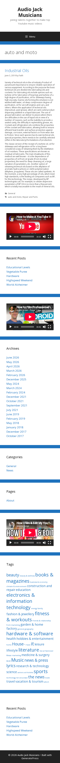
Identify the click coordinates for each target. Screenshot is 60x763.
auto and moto (15, 197)
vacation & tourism (29, 681)
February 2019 (15, 418)
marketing (16, 655)
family (40, 608)
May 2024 (12, 384)
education (23, 590)
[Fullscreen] (49, 236)
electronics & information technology (20, 601)
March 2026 (14, 370)
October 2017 (15, 436)
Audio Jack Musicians (30, 12)
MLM (8, 661)
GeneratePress (30, 758)
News (9, 470)
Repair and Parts (30, 197)
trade (47, 678)
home (9, 645)
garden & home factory (24, 626)
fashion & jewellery (20, 614)
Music (17, 660)
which (46, 682)
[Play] (10, 236)
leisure (39, 644)
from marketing (13, 625)
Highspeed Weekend (19, 280)
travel (10, 681)
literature (29, 650)
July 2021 (12, 410)
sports (41, 671)
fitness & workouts (27, 616)
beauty (12, 575)
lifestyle (12, 650)
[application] (30, 226)
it (32, 643)
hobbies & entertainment (35, 639)
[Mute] (44, 236)
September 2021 (16, 405)
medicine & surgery (35, 655)
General (11, 193)
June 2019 (12, 414)
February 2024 (15, 392)
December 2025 (16, 379)
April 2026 (13, 366)
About (10, 500)
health (11, 639)
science (11, 672)
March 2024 (14, 388)
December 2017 (16, 431)
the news (36, 677)
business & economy (38, 582)
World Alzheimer (17, 284)
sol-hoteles (28, 672)
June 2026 (12, 357)
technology (11, 678)
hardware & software (29, 633)
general (21, 629)
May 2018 (12, 423)
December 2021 (16, 397)
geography (29, 629)
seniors (21, 672)
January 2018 (14, 427)
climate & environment (16, 586)
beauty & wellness (27, 576)
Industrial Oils (17, 70)
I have (27, 645)
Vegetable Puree (16, 271)
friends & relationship (41, 621)
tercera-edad (22, 678)
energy (34, 608)
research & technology (32, 666)
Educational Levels (18, 267)
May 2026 (12, 362)
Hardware (12, 276)
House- (18, 644)
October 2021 (15, 401)
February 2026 (15, 375)
